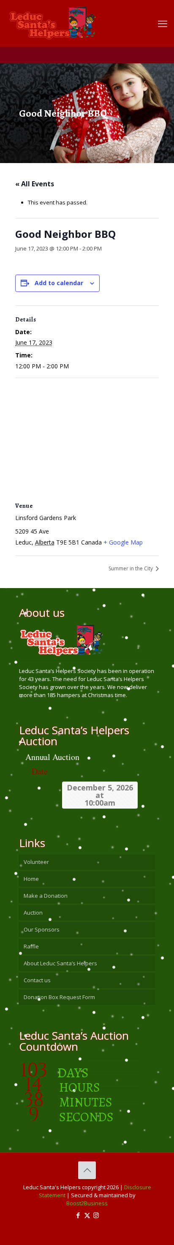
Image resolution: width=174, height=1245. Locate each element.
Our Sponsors (42, 929)
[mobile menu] (162, 23)
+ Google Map (123, 542)
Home (31, 879)
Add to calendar (59, 283)
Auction (33, 912)
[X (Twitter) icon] (87, 1215)
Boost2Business (87, 1203)
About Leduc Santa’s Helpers (60, 963)
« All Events (34, 183)
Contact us (37, 980)
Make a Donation (46, 895)
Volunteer (36, 862)
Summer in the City (131, 568)
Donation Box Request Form (59, 997)
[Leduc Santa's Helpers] (80, 19)
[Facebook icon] (78, 1215)
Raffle (31, 946)
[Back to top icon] (87, 1170)
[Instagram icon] (96, 1215)
